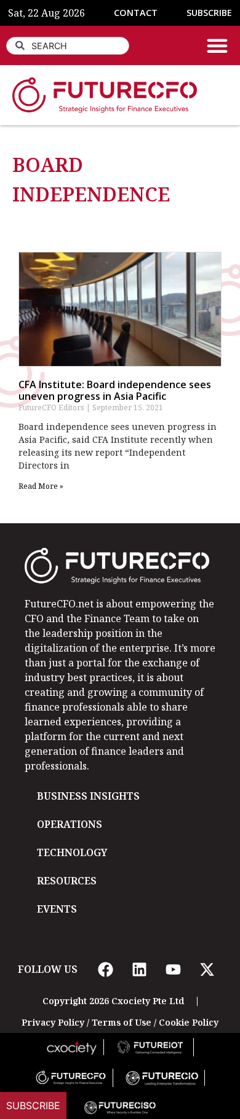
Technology (72, 852)
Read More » (40, 486)
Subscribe (33, 1105)
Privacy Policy (53, 1022)
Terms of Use (121, 1022)
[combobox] (67, 46)
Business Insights (88, 796)
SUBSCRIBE (209, 12)
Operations (69, 824)
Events (57, 909)
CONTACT (136, 12)
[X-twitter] (206, 969)
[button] (217, 45)
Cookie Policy (188, 1022)
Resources (67, 880)
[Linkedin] (139, 969)
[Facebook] (105, 969)
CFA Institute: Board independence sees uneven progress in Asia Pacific (114, 390)
